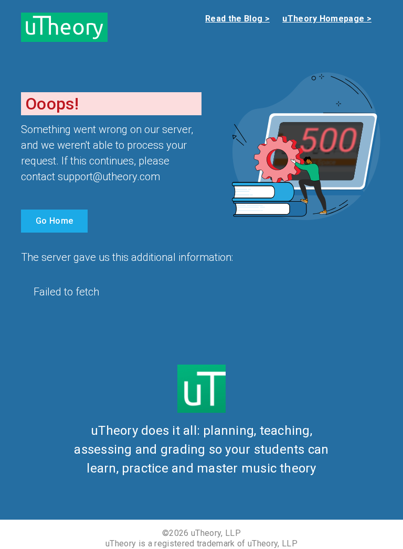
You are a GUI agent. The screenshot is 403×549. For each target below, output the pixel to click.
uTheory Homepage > (327, 19)
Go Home (54, 221)
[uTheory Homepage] (64, 26)
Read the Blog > (237, 19)
